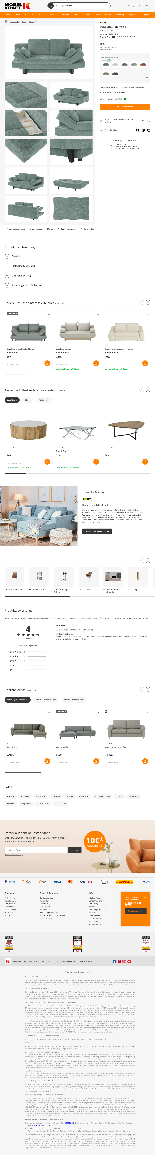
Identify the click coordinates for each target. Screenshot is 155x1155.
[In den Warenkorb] (47, 363)
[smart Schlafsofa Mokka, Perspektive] (71, 95)
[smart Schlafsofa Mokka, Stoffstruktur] (71, 209)
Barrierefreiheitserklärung (64, 961)
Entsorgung (93, 904)
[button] (115, 64)
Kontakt (92, 907)
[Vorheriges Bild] (142, 560)
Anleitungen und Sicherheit (27, 285)
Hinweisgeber (46, 961)
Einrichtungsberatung (49, 912)
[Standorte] (129, 6)
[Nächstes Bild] (148, 560)
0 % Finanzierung (21, 275)
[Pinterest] (143, 130)
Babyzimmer (10, 904)
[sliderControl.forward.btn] (148, 302)
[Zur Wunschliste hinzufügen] (149, 23)
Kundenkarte (45, 901)
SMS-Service (45, 907)
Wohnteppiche (44, 400)
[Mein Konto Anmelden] (134, 6)
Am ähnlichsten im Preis (46, 699)
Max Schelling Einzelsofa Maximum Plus (119, 709)
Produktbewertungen (67, 229)
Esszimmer (9, 912)
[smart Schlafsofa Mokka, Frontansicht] (49, 52)
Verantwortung (95, 924)
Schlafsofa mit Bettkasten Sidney (18, 311)
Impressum (17, 961)
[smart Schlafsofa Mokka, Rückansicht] (26, 209)
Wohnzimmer (10, 898)
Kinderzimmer (10, 909)
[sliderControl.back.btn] (142, 302)
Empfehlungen (36, 229)
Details (16, 256)
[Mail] (148, 130)
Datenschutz (34, 961)
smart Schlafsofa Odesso (64, 311)
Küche (7, 915)
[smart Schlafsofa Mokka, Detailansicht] (26, 95)
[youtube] (129, 961)
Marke (50, 229)
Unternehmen (94, 915)
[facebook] (114, 961)
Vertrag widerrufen (97, 901)
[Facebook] (137, 130)
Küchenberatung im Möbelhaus (53, 915)
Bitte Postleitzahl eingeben (112, 92)
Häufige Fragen (95, 898)
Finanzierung (45, 904)
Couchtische (12, 400)
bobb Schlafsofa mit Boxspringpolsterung (120, 311)
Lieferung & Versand (23, 266)
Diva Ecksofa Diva (12, 709)
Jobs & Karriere (95, 918)
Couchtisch (9, 409)
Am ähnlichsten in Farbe (74, 699)
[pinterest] (119, 961)
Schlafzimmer (10, 901)
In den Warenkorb (125, 106)
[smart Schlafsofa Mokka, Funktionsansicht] (71, 180)
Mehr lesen (94, 522)
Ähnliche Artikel (87, 229)
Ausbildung (93, 921)
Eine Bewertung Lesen (126, 37)
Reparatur (93, 912)
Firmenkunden (46, 918)
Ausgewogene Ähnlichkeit (17, 699)
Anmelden (75, 850)
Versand (113, 48)
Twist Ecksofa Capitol (62, 709)
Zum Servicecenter (135, 911)
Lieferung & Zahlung (97, 909)
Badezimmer (10, 907)
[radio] (28, 652)
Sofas (8, 787)
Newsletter (44, 909)
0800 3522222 (121, 144)
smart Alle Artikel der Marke (97, 531)
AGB (25, 961)
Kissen (28, 400)
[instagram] (124, 961)
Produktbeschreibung (16, 229)
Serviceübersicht (46, 898)
